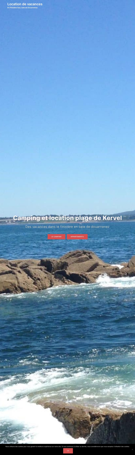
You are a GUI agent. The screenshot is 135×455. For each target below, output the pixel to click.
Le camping (56, 236)
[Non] (132, 449)
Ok (68, 451)
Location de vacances (25, 4)
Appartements (77, 236)
